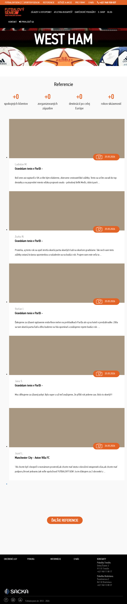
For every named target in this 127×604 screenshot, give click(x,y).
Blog (109, 12)
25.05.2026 (110, 156)
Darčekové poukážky (85, 12)
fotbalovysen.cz (13, 2)
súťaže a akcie (65, 2)
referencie (48, 2)
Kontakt (12, 21)
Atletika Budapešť (63, 12)
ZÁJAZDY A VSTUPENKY (41, 12)
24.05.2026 (110, 445)
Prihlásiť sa (27, 21)
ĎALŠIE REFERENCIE (64, 520)
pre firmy (80, 2)
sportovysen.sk (32, 2)
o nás (91, 2)
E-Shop (101, 12)
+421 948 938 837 (107, 2)
